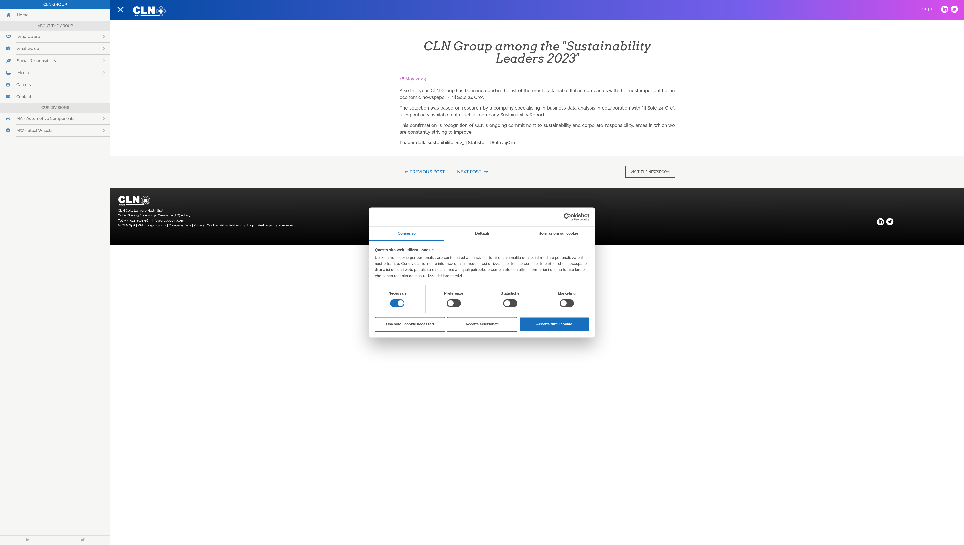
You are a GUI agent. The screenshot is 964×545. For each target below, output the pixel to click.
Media (37, 72)
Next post (469, 171)
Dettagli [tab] (482, 233)
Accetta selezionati (482, 324)
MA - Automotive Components (59, 118)
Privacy (199, 225)
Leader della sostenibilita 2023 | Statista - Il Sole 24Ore (457, 142)
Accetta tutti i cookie (554, 324)
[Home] (149, 11)
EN (923, 9)
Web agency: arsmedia (275, 225)
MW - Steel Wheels (48, 130)
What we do (42, 48)
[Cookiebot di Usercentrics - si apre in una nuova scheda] (567, 217)
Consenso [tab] (407, 233)
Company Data (180, 225)
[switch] (454, 303)
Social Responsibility (51, 60)
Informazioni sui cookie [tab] (557, 233)
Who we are (43, 36)
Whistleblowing (232, 225)
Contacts (24, 96)
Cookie (212, 225)
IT (932, 9)
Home (22, 15)
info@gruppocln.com (168, 220)
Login (251, 225)
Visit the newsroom (650, 172)
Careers (23, 84)
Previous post (427, 171)
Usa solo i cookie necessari (410, 324)
